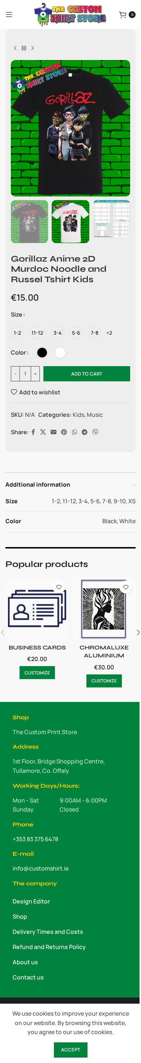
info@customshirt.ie (41, 868)
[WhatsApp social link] (74, 432)
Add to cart (86, 373)
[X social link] (43, 432)
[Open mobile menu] (9, 14)
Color (18, 352)
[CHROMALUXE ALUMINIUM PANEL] (104, 608)
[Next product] (32, 48)
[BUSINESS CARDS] (37, 608)
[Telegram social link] (84, 432)
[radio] (17, 332)
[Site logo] (70, 14)
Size (16, 314)
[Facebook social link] (33, 432)
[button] (18, 128)
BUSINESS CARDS (37, 647)
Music (95, 415)
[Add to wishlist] (58, 587)
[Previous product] (15, 48)
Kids (78, 415)
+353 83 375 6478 (35, 839)
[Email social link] (53, 432)
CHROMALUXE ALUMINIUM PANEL (104, 655)
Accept (70, 1049)
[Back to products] (24, 48)
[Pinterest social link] (64, 432)
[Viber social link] (95, 432)
